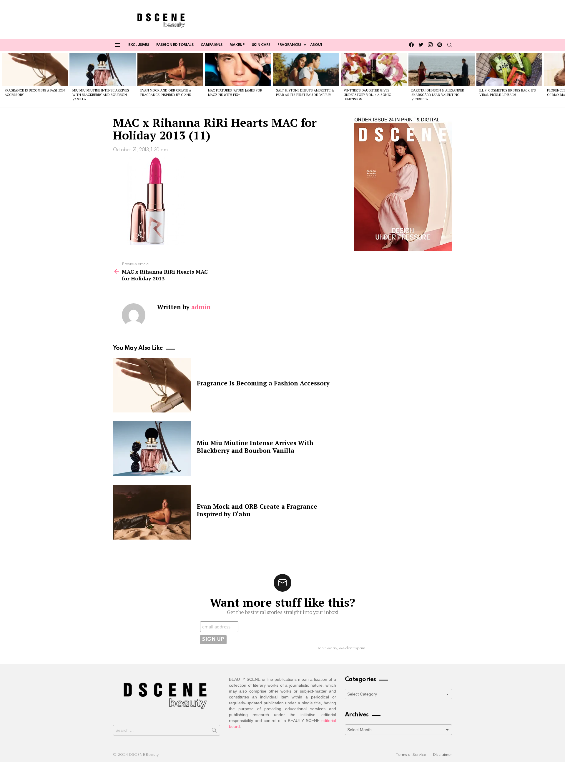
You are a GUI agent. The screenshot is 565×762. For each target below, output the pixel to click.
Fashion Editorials (175, 45)
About (316, 45)
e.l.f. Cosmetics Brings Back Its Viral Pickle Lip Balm (507, 92)
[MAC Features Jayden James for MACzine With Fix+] (238, 69)
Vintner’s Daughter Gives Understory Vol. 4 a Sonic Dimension (367, 95)
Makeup (237, 45)
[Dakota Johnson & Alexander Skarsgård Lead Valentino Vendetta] (441, 69)
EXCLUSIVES (138, 45)
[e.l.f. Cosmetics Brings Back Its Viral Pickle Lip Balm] (509, 69)
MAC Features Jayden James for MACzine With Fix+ (235, 92)
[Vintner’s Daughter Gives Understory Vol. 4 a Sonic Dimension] (374, 69)
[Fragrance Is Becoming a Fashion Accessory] (35, 69)
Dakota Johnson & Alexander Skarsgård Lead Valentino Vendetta (437, 95)
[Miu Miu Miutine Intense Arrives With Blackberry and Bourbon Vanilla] (102, 69)
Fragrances (289, 45)
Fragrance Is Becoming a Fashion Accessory (263, 383)
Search (214, 731)
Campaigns (211, 45)
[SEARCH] (449, 45)
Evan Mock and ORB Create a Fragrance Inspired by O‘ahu (165, 92)
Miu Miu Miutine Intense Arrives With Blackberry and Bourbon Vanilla (100, 95)
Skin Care (261, 45)
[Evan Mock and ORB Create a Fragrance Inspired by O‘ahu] (170, 69)
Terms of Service (411, 755)
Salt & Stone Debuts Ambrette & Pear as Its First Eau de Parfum (305, 92)
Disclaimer (442, 755)
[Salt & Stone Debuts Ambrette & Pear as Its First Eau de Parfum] (306, 69)
